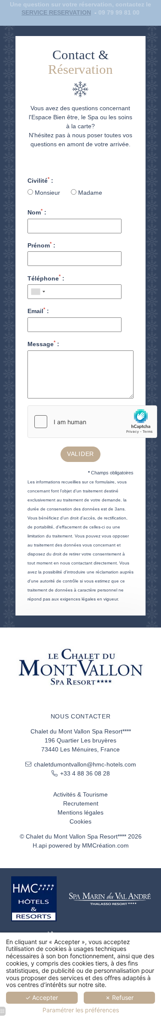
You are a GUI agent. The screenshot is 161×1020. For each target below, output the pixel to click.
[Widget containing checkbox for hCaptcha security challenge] (92, 421)
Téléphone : (45, 278)
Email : (38, 310)
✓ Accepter (41, 997)
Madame (89, 192)
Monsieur (47, 192)
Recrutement (80, 803)
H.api (40, 845)
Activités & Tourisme (80, 794)
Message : (43, 343)
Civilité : (40, 180)
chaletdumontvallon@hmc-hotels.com (85, 764)
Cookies (80, 821)
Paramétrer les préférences (81, 1010)
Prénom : (41, 245)
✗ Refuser (119, 997)
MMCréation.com (105, 845)
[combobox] (38, 292)
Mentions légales (80, 812)
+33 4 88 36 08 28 (85, 773)
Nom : (36, 212)
